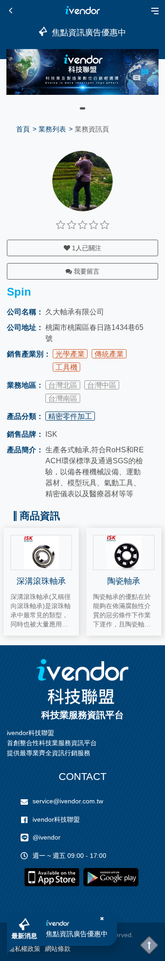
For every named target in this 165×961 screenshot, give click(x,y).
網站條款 (58, 948)
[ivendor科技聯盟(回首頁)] (82, 681)
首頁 (23, 129)
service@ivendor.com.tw (68, 801)
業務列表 (52, 129)
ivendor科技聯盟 (56, 819)
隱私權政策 (24, 948)
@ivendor (46, 837)
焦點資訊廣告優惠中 (77, 933)
